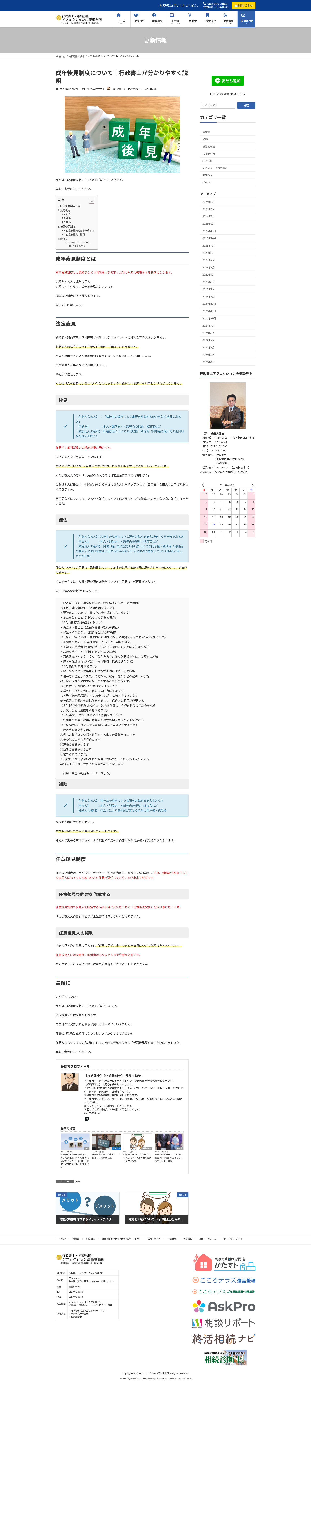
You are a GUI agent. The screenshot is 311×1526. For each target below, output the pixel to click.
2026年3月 (208, 223)
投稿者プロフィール (80, 242)
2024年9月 (208, 325)
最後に (64, 238)
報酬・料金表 (154, 1239)
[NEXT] (252, 485)
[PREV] (203, 485)
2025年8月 (208, 252)
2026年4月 (208, 216)
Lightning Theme (155, 1378)
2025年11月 (209, 231)
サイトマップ (65, 1241)
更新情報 (187, 1239)
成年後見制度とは (70, 206)
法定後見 (65, 210)
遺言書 (179, 1148)
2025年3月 (208, 281)
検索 (246, 105)
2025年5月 (208, 267)
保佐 (68, 218)
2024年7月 (208, 340)
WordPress (136, 1378)
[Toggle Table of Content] (90, 201)
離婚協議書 (146, 1148)
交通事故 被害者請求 (215, 167)
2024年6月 (208, 347)
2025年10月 (209, 238)
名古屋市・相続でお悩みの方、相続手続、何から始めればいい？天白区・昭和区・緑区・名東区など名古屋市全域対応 (75, 1161)
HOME (62, 1239)
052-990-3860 (216, 4)
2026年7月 (208, 201)
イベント (207, 182)
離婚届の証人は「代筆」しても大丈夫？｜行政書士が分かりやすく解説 (137, 1157)
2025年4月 (208, 274)
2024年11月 (209, 311)
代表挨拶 (172, 1239)
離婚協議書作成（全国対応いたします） (121, 1239)
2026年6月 (208, 209)
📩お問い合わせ (244, 5)
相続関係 (90, 1239)
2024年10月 (209, 318)
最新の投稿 (80, 246)
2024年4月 (208, 362)
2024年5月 (208, 354)
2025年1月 (208, 296)
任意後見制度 (67, 226)
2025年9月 (208, 245)
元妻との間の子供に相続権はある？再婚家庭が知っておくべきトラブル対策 (169, 1157)
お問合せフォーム (207, 1239)
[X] (88, 1119)
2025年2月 (208, 289)
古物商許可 (208, 153)
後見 (68, 214)
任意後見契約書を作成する (80, 230)
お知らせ (116, 1148)
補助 (68, 222)
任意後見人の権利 (75, 234)
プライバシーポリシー (234, 1239)
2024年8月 (208, 332)
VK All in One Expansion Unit (178, 1378)
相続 (87, 1148)
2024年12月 (209, 303)
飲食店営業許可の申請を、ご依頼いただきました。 (106, 1156)
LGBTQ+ (207, 160)
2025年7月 (208, 260)
